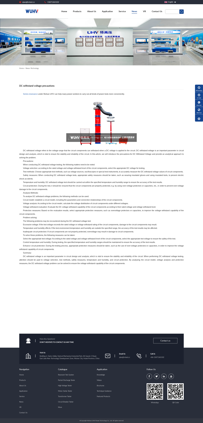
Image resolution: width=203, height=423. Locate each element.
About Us (91, 11)
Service (122, 11)
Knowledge (101, 375)
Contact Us (157, 11)
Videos (99, 380)
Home (64, 11)
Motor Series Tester (65, 391)
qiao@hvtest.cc (28, 2)
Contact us (165, 341)
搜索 (181, 12)
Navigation (24, 369)
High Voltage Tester (65, 386)
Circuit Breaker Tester (65, 402)
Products (77, 11)
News (134, 11)
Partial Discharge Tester (66, 380)
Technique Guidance (104, 391)
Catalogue (62, 369)
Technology (35, 68)
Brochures (100, 386)
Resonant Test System (66, 375)
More (60, 407)
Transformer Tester (64, 396)
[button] (180, 317)
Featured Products (103, 396)
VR (144, 11)
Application (107, 11)
